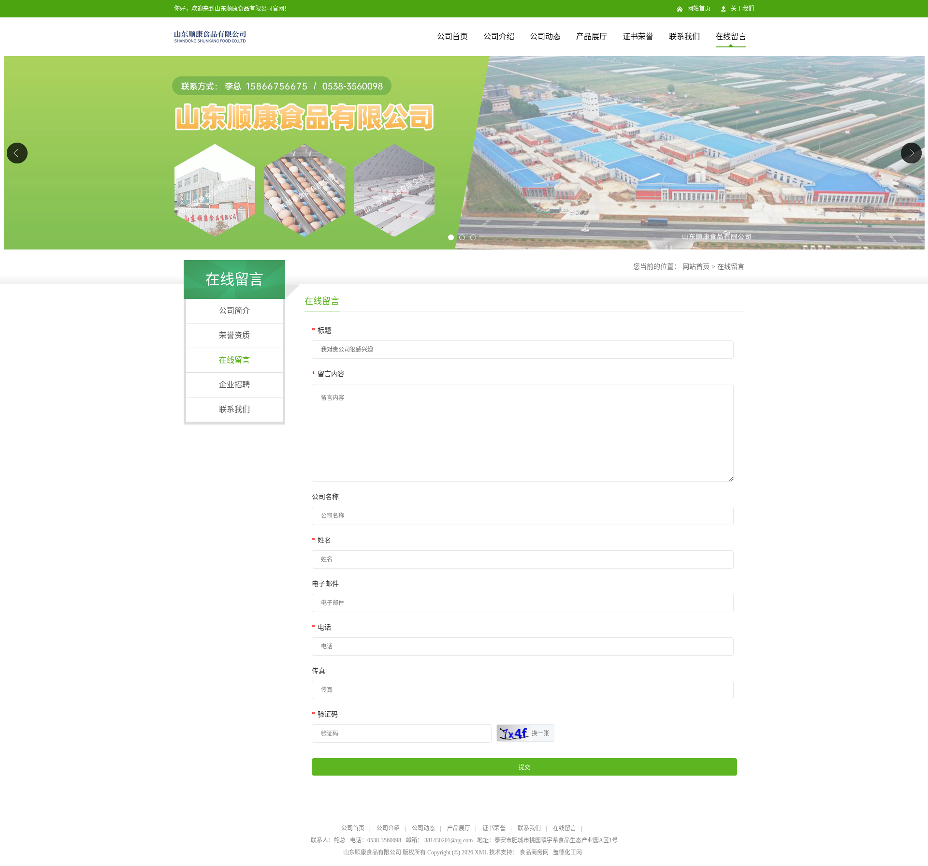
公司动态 (545, 36)
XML (481, 852)
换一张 (540, 733)
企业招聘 (234, 385)
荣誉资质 (234, 335)
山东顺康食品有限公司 (372, 852)
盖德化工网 (567, 852)
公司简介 (234, 311)
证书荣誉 (638, 36)
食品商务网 (534, 852)
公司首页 (452, 36)
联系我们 (684, 36)
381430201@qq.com (448, 840)
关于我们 (742, 8)
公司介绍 (498, 36)
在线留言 (730, 36)
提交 (524, 767)
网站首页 (698, 8)
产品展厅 (591, 36)
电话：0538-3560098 (375, 840)
